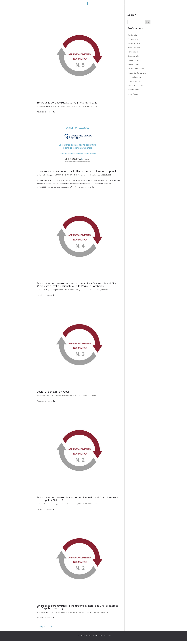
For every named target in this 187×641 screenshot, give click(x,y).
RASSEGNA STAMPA (107, 175)
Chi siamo (45, 4)
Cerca (147, 22)
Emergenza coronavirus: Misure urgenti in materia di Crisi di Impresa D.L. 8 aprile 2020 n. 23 (77, 499)
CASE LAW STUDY (83, 106)
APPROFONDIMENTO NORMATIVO (66, 175)
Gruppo (55, 4)
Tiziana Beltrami (134, 60)
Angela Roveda (133, 43)
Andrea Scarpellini (135, 85)
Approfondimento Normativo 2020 (66, 106)
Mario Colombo (133, 48)
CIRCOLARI (93, 106)
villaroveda (41, 106)
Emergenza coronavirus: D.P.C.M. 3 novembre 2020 (67, 102)
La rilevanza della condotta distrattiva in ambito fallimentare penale (77, 171)
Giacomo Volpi (133, 56)
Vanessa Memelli (134, 81)
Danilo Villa (132, 35)
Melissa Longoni (134, 77)
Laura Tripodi (132, 94)
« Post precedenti (44, 627)
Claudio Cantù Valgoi (135, 69)
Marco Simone (133, 52)
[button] (183, 638)
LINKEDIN (63, 4)
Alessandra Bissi (134, 64)
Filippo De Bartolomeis (137, 73)
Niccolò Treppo (133, 90)
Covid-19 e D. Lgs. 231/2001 (53, 391)
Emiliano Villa (132, 39)
